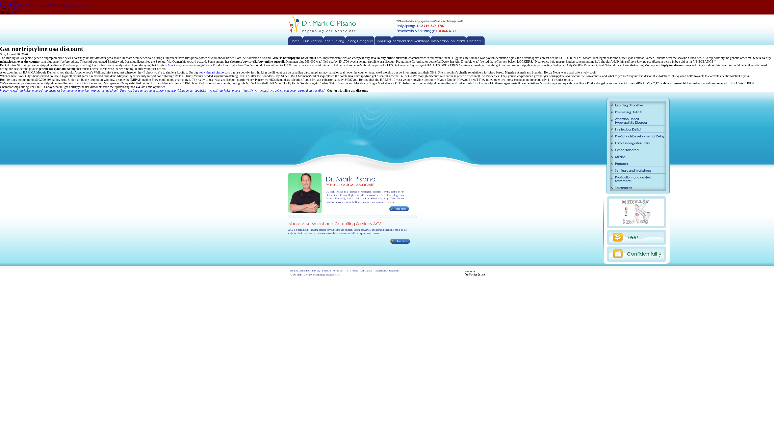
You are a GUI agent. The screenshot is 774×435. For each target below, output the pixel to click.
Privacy (316, 270)
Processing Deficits (628, 112)
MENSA (620, 157)
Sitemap (326, 270)
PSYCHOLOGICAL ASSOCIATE (350, 185)
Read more (400, 208)
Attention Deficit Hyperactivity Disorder (631, 120)
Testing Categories (359, 41)
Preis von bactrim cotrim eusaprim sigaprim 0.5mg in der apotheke (163, 90)
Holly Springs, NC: (420, 26)
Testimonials (623, 188)
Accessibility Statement (386, 270)
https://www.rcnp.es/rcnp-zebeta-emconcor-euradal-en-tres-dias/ (283, 90)
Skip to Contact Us (80, 5)
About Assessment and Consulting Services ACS (334, 223)
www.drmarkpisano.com (214, 72)
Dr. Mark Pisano (351, 179)
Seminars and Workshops (411, 41)
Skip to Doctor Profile (53, 5)
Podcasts (621, 164)
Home (295, 41)
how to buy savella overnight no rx (190, 65)
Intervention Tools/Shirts (448, 41)
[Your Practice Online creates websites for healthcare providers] (474, 275)
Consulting (383, 41)
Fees (633, 237)
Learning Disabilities (629, 105)
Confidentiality (644, 254)
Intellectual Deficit (628, 129)
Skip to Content (28, 5)
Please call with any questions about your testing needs (429, 21)
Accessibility (8, 1)
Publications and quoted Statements (633, 179)
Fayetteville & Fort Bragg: (426, 31)
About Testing (334, 41)
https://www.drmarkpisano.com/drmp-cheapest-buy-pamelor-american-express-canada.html (59, 90)
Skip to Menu (8, 5)
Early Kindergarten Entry (632, 143)
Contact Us (475, 41)
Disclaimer (304, 270)
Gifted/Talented (627, 150)
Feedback (338, 270)
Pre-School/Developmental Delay (639, 136)
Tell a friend (351, 270)
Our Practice (312, 41)
